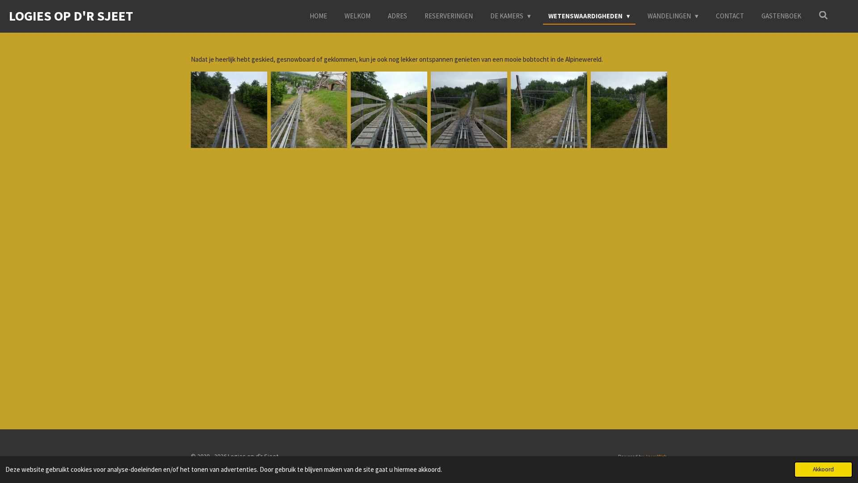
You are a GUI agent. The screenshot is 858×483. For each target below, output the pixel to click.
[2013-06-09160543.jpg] (229, 110)
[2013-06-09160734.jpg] (629, 110)
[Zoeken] (823, 15)
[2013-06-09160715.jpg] (469, 110)
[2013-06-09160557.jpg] (309, 110)
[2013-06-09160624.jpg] (389, 110)
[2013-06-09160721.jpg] (549, 110)
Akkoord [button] (823, 469)
